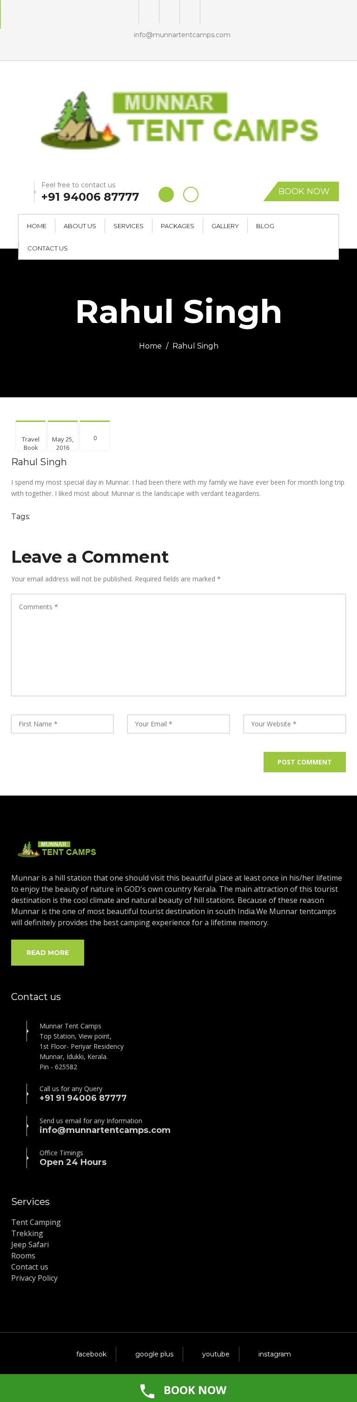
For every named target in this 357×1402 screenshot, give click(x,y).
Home (36, 226)
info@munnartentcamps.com (182, 35)
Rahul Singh (39, 461)
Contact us (29, 1267)
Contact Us (47, 248)
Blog (265, 226)
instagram (274, 1354)
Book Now (304, 191)
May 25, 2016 (62, 443)
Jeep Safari (30, 1244)
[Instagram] (209, 11)
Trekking (27, 1233)
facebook (91, 1354)
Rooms (23, 1256)
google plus (154, 1354)
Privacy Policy (34, 1278)
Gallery (225, 226)
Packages (177, 226)
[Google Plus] (148, 11)
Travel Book (31, 443)
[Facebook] (168, 11)
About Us (80, 226)
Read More (47, 952)
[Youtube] (189, 11)
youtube (216, 1354)
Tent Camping (36, 1222)
